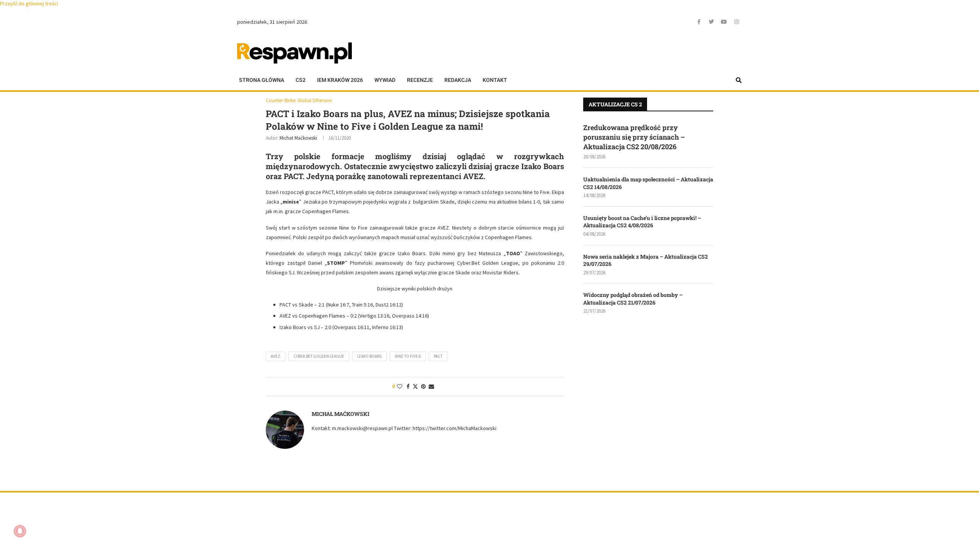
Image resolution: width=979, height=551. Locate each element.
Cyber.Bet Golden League (318, 356)
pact (438, 356)
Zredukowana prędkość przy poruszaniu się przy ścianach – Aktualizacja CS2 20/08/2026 (634, 137)
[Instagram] (736, 21)
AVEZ (275, 356)
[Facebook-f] (698, 21)
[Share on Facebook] (408, 386)
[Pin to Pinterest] (423, 386)
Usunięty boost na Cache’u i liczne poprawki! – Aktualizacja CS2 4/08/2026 (642, 221)
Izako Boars (369, 356)
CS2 (301, 80)
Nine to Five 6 (408, 356)
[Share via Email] (431, 386)
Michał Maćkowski (298, 138)
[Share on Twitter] (415, 386)
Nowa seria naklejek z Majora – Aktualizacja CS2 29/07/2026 (645, 260)
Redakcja (457, 80)
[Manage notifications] (20, 531)
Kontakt (495, 80)
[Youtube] (724, 21)
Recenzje (420, 80)
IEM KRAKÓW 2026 (340, 80)
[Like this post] (399, 386)
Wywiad (384, 80)
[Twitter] (711, 21)
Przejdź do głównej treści (29, 3)
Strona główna (261, 80)
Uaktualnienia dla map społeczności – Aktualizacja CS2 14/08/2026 (648, 183)
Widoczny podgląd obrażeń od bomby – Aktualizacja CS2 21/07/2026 (633, 298)
